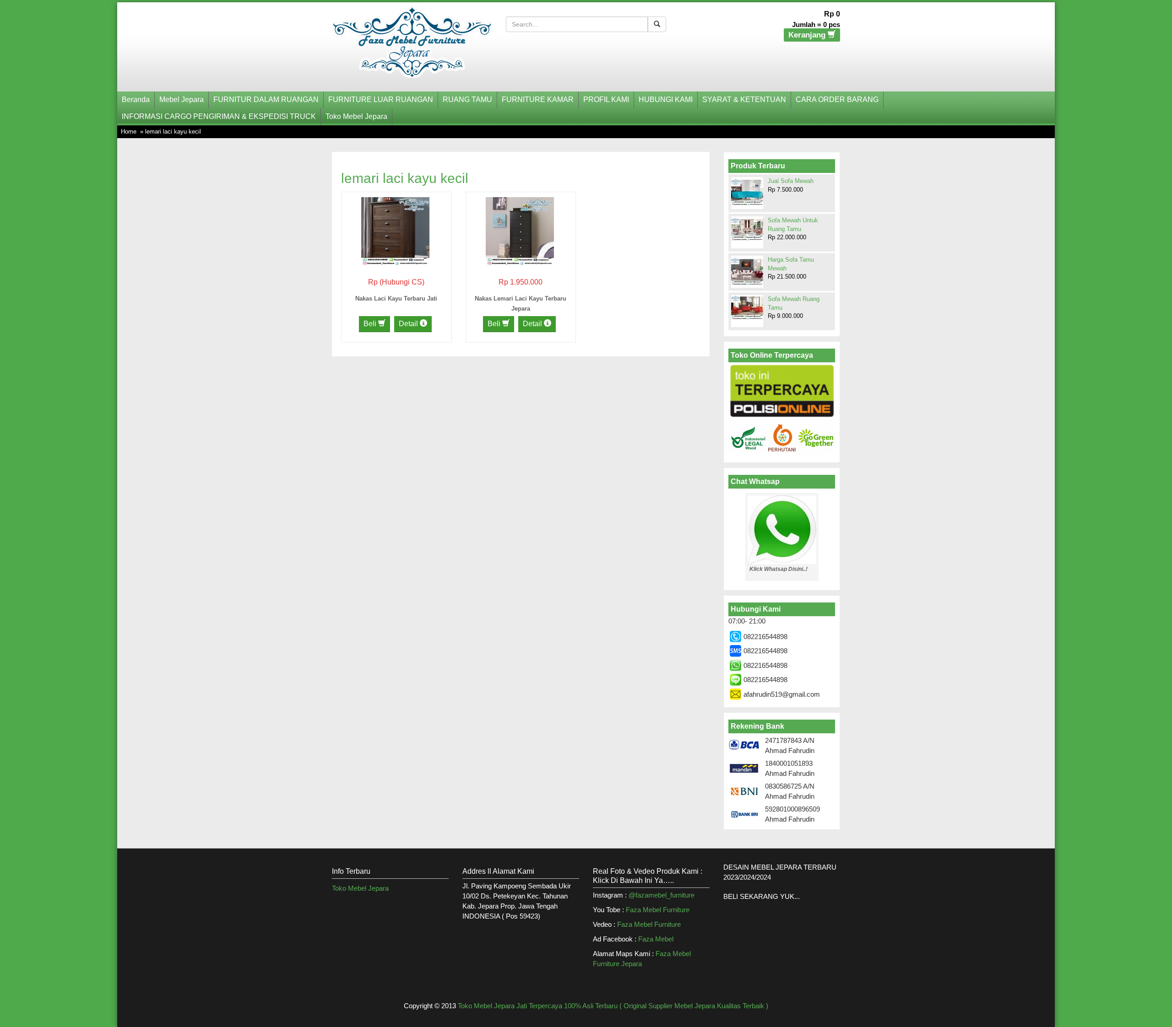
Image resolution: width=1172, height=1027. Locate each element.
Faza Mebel (656, 939)
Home (128, 131)
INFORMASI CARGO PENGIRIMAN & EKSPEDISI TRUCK (219, 116)
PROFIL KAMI (606, 99)
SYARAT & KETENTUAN (744, 99)
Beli (371, 324)
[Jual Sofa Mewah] (747, 192)
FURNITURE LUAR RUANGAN (380, 99)
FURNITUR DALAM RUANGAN (266, 99)
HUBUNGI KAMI (666, 99)
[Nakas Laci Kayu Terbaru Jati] (395, 230)
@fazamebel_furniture (662, 895)
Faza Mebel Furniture (657, 910)
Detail (409, 324)
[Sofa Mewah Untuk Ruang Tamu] (747, 228)
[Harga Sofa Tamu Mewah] (747, 271)
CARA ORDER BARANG (837, 99)
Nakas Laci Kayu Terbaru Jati (396, 298)
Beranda (136, 99)
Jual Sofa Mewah (791, 180)
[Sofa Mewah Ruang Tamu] (747, 307)
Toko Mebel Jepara (356, 116)
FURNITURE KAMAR (538, 99)
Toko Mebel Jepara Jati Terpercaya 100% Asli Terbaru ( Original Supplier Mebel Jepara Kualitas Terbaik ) (613, 1006)
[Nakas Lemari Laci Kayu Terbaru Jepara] (520, 230)
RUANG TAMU (467, 99)
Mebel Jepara (181, 99)
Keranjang (808, 35)
